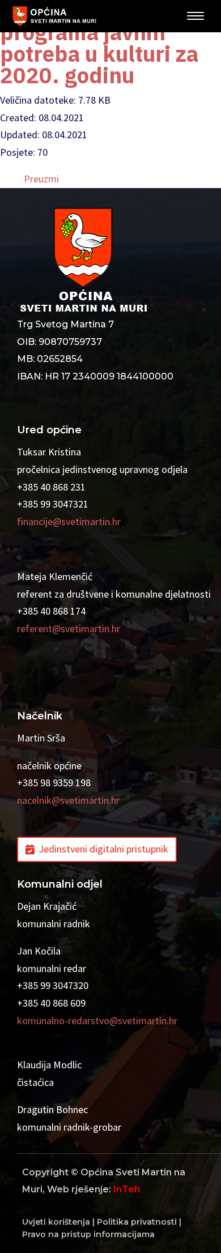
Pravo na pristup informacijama (88, 1234)
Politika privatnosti (137, 1222)
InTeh (126, 1189)
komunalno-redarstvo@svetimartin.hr (97, 1020)
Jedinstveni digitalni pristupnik (103, 848)
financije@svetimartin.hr (69, 521)
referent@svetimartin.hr (68, 628)
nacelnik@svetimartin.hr (68, 800)
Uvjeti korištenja (56, 1222)
